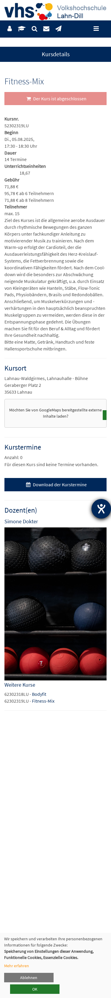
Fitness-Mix (43, 701)
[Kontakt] (46, 29)
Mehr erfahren (16, 965)
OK (34, 989)
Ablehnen (28, 977)
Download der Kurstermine (59, 484)
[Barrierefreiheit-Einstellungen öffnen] (101, 509)
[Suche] (34, 29)
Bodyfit (39, 694)
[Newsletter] (58, 29)
